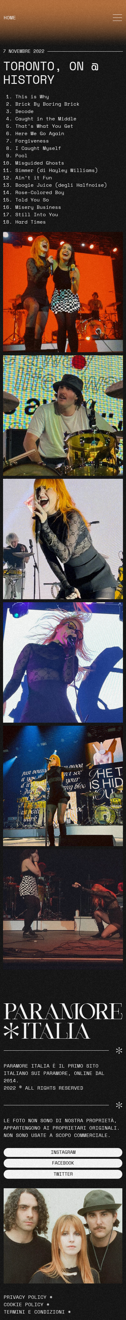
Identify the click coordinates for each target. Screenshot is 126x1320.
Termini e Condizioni (34, 1312)
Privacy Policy (25, 1297)
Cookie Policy (23, 1304)
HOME (10, 17)
